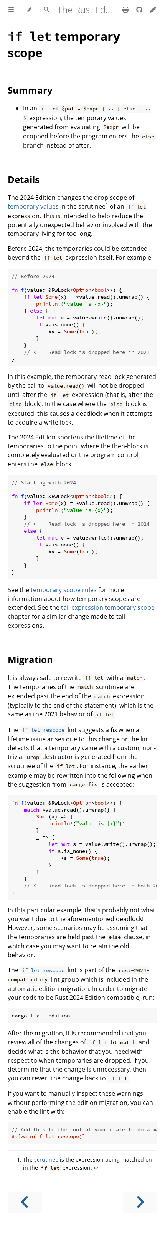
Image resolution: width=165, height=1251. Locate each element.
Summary (30, 90)
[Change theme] (29, 9)
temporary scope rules (64, 590)
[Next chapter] (140, 1202)
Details (24, 179)
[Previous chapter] (25, 1202)
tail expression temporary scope (108, 607)
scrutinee (46, 1159)
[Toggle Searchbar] (46, 9)
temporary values (33, 206)
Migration (30, 659)
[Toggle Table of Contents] (11, 9)
